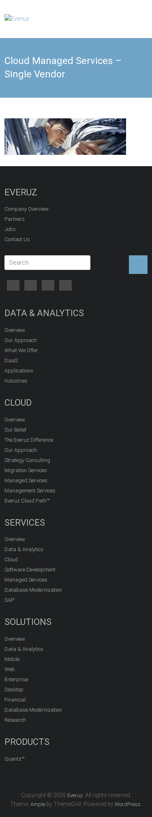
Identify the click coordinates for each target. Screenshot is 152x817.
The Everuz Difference (28, 440)
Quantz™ (14, 759)
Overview (14, 330)
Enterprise (16, 679)
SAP (9, 600)
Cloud (11, 559)
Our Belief (15, 430)
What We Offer (21, 350)
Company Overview (26, 209)
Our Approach (20, 340)
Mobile (11, 659)
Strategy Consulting (27, 460)
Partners (14, 219)
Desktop (14, 690)
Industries (16, 381)
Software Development (30, 570)
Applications (18, 371)
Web (9, 669)
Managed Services (25, 480)
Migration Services (25, 470)
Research (15, 720)
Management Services (30, 491)
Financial (15, 700)
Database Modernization (33, 590)
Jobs (10, 229)
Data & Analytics (23, 549)
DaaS (11, 360)
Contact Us (17, 239)
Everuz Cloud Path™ (27, 501)
